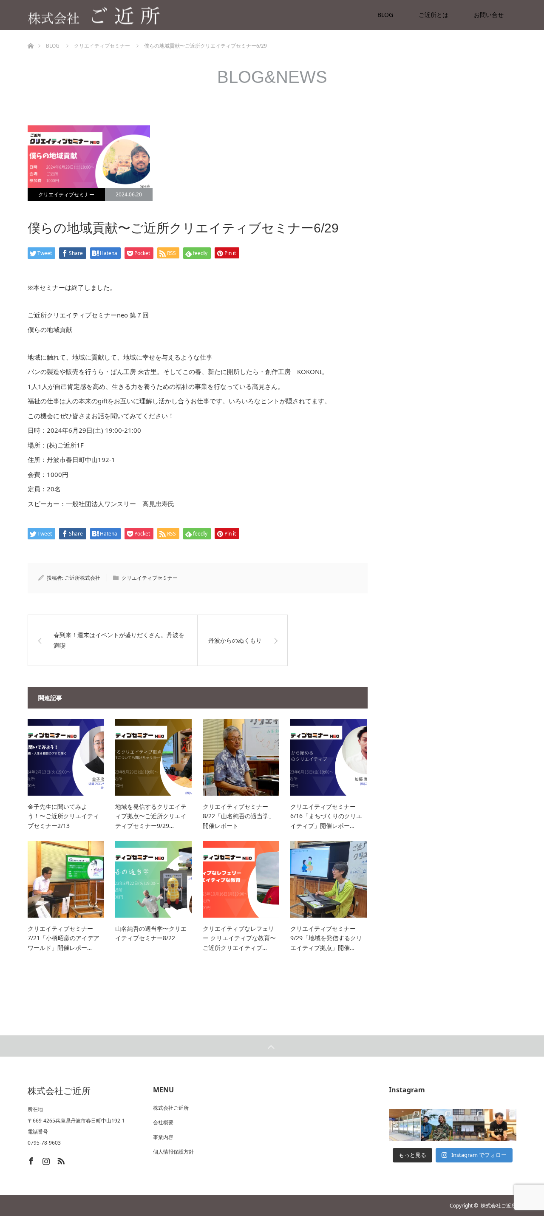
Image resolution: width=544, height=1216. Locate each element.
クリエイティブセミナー (66, 194)
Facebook (30, 1159)
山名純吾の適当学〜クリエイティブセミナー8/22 (151, 933)
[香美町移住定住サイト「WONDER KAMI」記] (437, 1125)
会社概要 (163, 1122)
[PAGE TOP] (272, 1046)
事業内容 (163, 1137)
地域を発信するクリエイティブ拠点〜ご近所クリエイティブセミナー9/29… (151, 816)
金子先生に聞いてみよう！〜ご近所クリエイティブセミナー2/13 (63, 816)
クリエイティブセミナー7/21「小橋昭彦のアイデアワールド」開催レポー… (63, 938)
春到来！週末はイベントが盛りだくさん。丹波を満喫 (119, 640)
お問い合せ (489, 15)
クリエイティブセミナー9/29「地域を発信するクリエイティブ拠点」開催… (326, 938)
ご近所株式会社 (82, 577)
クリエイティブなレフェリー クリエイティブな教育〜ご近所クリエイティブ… (239, 938)
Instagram (45, 1159)
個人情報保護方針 (173, 1151)
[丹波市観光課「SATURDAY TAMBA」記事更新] (468, 1125)
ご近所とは (433, 15)
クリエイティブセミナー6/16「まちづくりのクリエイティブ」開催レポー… (326, 816)
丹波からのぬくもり (235, 640)
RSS (60, 1159)
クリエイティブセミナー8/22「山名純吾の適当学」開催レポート (239, 816)
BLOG (385, 15)
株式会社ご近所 (171, 1107)
